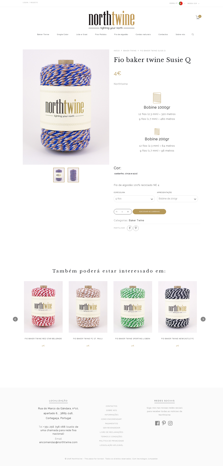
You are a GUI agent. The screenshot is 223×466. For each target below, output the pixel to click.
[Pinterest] (136, 228)
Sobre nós (180, 34)
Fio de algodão (121, 34)
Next (203, 319)
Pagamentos (111, 424)
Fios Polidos (100, 34)
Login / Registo (30, 2)
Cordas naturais (143, 34)
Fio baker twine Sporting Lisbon (132, 339)
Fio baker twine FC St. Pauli (88, 339)
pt (173, 3)
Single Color (62, 34)
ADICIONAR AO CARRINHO (149, 212)
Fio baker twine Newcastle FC (177, 339)
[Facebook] (129, 228)
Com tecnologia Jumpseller (145, 459)
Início (117, 51)
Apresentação (164, 192)
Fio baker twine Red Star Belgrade (42, 339)
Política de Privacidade (111, 441)
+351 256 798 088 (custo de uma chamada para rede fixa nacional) (59, 430)
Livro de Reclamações (111, 432)
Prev (15, 319)
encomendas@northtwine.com (58, 442)
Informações (111, 415)
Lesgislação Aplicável (111, 445)
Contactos (163, 34)
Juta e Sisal (81, 34)
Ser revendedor (111, 428)
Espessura (119, 192)
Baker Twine (43, 34)
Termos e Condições (111, 437)
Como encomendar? (111, 419)
